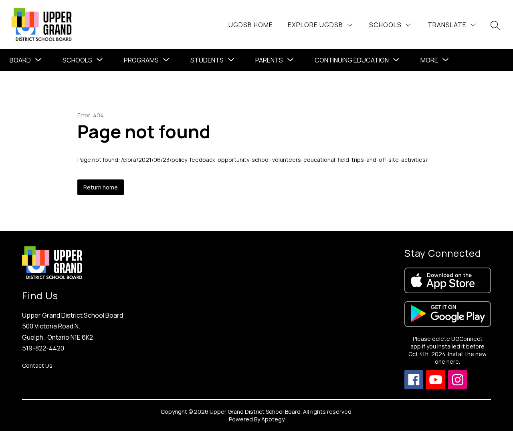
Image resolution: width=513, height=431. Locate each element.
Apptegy (273, 419)
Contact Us (37, 365)
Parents (269, 60)
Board (20, 60)
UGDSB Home (250, 24)
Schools (77, 60)
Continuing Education (352, 60)
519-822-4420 (43, 348)
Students (207, 60)
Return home (100, 187)
